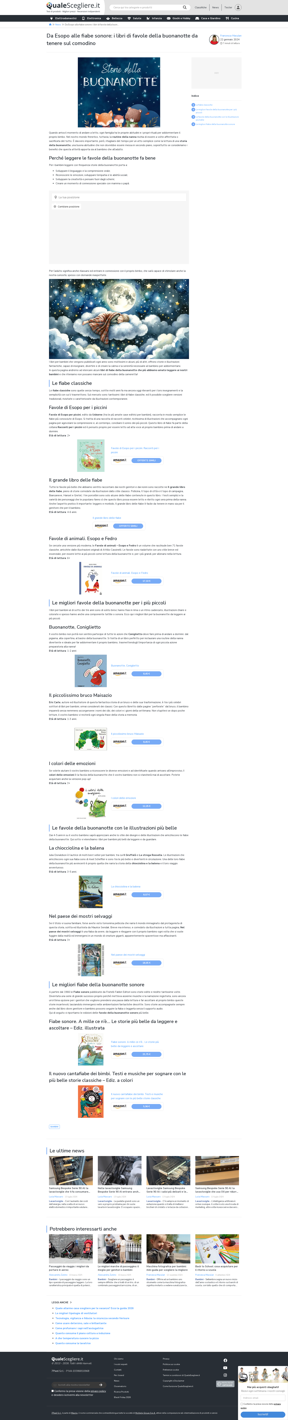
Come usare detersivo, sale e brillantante (80, 1323)
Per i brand (119, 1375)
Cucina (235, 18)
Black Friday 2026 (122, 1397)
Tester (228, 7)
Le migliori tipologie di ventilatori (76, 1313)
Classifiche (201, 7)
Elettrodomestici (65, 18)
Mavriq (74, 1413)
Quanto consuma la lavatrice (73, 1343)
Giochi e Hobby (181, 18)
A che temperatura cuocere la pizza (77, 1338)
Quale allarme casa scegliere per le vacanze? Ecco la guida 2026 (94, 1308)
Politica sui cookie (171, 1364)
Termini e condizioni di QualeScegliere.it (181, 1375)
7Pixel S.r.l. (58, 1371)
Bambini (54, 1127)
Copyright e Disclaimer (173, 1380)
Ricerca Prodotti (121, 1391)
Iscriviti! (263, 1414)
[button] (238, 7)
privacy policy (98, 1391)
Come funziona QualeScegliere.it (178, 1386)
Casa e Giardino (210, 18)
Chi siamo (119, 1358)
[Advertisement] (217, 73)
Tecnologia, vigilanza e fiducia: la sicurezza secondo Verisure (92, 1318)
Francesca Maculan (231, 35)
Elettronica (94, 18)
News (215, 7)
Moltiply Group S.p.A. (145, 1413)
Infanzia (157, 18)
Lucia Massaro (56, 1196)
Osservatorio (120, 1386)
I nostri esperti (120, 1364)
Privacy (166, 1358)
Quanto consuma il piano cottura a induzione (82, 1333)
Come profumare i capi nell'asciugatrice (79, 1328)
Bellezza (117, 18)
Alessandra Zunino (58, 1274)
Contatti (118, 1369)
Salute (137, 18)
